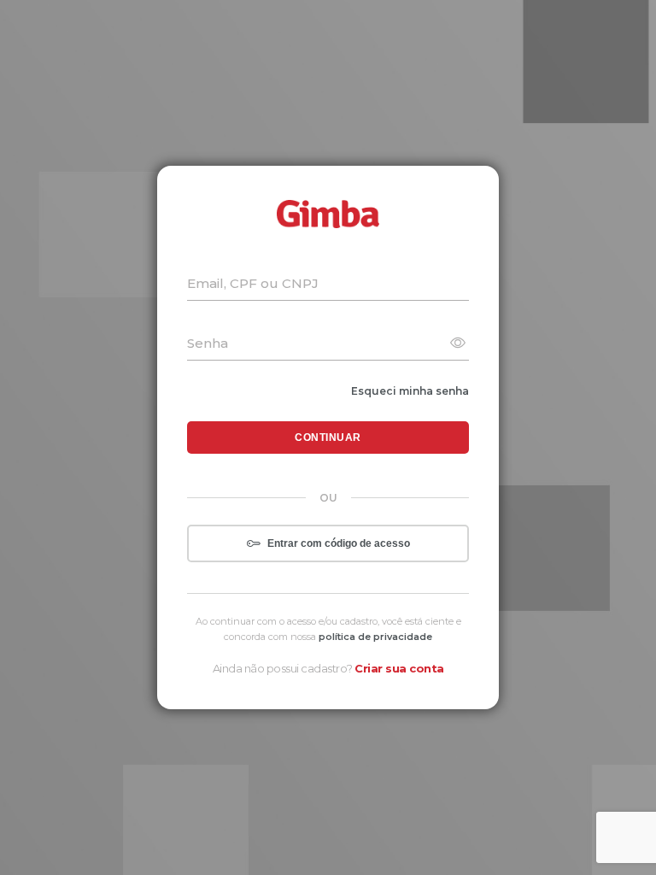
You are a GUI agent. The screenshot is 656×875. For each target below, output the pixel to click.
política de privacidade (375, 637)
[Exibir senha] (458, 344)
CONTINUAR (328, 437)
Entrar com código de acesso (338, 543)
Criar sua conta (399, 668)
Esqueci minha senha (410, 391)
